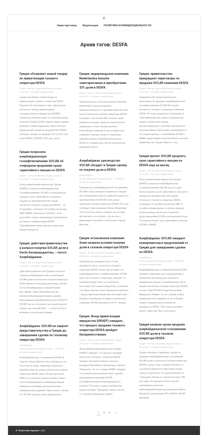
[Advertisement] (55, 7)
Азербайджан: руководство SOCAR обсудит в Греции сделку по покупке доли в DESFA (103, 165)
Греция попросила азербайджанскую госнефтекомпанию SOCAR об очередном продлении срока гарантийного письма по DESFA (42, 161)
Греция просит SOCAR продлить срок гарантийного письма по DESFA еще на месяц (162, 160)
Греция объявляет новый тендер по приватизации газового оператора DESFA (43, 78)
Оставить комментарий (42, 92)
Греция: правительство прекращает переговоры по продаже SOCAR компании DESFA (163, 78)
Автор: (44, 88)
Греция (22, 88)
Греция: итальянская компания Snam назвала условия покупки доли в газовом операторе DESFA (103, 242)
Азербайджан (85, 175)
